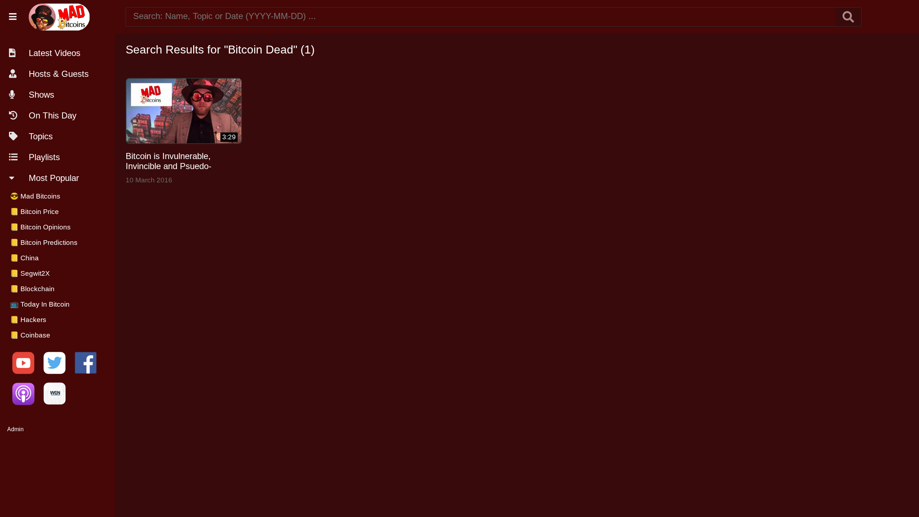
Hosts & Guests (59, 74)
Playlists (44, 157)
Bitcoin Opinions (40, 227)
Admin (15, 429)
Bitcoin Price (34, 211)
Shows (41, 94)
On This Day (52, 115)
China (24, 258)
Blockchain (32, 289)
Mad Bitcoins (35, 196)
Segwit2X (30, 273)
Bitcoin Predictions (44, 242)
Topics (41, 136)
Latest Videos (54, 53)
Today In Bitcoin (40, 304)
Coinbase (30, 335)
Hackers (28, 319)
